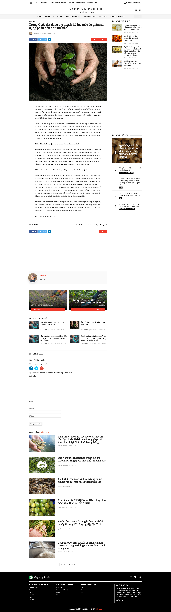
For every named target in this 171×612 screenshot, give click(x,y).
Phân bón (32, 21)
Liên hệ (119, 600)
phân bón (82, 225)
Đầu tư (71, 3)
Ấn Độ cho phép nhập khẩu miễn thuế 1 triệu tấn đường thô (132, 63)
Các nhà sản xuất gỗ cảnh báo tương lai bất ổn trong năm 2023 (130, 194)
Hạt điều (122, 160)
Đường (31, 592)
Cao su (58, 592)
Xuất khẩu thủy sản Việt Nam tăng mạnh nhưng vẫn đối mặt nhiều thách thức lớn (80, 480)
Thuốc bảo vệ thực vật (62, 590)
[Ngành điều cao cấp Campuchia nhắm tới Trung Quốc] (117, 38)
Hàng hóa (43, 3)
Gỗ (120, 198)
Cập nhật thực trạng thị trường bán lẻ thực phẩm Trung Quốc (129, 205)
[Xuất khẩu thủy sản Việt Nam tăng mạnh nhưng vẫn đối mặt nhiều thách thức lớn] (42, 486)
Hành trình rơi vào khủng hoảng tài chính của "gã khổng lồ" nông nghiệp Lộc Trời (81, 523)
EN (140, 10)
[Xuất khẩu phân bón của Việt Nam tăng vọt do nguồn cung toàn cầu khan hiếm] (75, 339)
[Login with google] (42, 371)
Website (31, 416)
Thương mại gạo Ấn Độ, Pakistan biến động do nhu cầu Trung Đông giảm (133, 27)
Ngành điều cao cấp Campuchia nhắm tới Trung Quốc (131, 38)
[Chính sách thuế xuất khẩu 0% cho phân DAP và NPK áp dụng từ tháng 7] (34, 339)
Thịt (82, 587)
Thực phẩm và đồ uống (38, 585)
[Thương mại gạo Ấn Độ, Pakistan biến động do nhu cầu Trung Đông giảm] (117, 27)
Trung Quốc (54, 16)
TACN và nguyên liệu (126, 172)
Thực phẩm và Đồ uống (126, 209)
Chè (30, 590)
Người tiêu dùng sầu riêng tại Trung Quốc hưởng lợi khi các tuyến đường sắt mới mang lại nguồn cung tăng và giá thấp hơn (133, 51)
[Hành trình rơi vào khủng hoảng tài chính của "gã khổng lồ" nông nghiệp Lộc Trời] (42, 528)
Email (31, 409)
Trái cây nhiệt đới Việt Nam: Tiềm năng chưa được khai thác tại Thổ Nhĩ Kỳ (82, 501)
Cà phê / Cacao (33, 587)
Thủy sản (83, 590)
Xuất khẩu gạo (85, 16)
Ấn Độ (64, 16)
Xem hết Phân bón (67, 564)
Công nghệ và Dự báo (58, 3)
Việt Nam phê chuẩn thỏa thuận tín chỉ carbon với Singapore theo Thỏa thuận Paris (82, 459)
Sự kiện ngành (92, 3)
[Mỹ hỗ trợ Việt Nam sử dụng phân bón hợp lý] (34, 325)
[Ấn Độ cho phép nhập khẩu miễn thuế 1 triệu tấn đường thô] (117, 63)
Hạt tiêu (31, 597)
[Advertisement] (68, 251)
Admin (38, 33)
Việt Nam (108, 16)
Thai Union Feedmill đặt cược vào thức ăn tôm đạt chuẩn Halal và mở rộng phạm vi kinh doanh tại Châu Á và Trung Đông (80, 439)
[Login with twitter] (37, 371)
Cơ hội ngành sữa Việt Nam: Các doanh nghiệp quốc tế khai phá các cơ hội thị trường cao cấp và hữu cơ (129, 182)
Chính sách (80, 3)
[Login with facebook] (31, 371)
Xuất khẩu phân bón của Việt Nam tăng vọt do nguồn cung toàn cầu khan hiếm (93, 338)
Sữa (120, 187)
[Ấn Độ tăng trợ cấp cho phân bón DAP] (75, 325)
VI (136, 10)
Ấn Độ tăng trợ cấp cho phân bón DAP (93, 323)
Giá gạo (73, 16)
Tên (31, 401)
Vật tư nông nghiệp (64, 585)
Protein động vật (88, 585)
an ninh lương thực (92, 225)
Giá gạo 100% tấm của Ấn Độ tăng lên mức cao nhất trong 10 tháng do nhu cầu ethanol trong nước (81, 545)
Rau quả (31, 599)
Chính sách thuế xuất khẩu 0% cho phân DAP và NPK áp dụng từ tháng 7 (53, 338)
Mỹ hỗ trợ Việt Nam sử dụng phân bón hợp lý (52, 323)
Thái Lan (98, 16)
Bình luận (32, 376)
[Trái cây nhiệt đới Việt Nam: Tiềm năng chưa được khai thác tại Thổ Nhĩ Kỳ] (42, 507)
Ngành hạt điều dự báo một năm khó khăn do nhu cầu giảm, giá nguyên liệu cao (128, 151)
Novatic (99, 609)
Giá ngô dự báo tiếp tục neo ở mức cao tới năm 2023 (130, 169)
